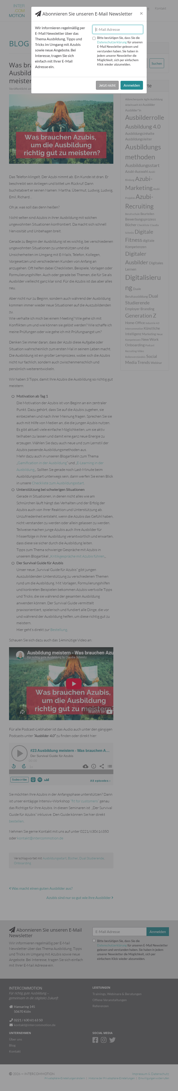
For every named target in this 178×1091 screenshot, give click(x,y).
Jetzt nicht (107, 85)
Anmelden (132, 85)
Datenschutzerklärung (112, 42)
